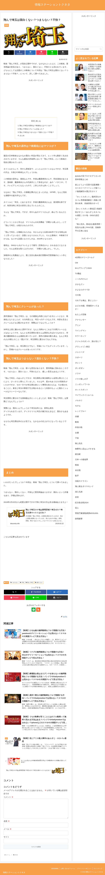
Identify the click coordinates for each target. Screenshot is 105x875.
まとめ (21, 135)
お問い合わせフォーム (68, 868)
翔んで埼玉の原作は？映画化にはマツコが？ (35, 125)
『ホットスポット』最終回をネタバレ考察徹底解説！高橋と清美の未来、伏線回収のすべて (88, 200)
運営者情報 (54, 868)
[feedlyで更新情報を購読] (33, 610)
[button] (63, 52)
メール (7, 829)
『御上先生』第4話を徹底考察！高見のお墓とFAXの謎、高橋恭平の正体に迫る (88, 227)
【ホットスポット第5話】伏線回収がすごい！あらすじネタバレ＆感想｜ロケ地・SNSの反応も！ (88, 214)
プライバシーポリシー (84, 868)
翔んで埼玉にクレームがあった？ (31, 129)
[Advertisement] (36, 99)
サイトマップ (98, 868)
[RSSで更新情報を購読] (38, 610)
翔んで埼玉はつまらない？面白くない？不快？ (36, 132)
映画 (7, 582)
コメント (8, 797)
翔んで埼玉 (30, 582)
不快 (23, 582)
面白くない (40, 582)
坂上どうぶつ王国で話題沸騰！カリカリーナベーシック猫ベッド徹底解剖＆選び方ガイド (88, 188)
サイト (6, 837)
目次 (33, 121)
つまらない (15, 582)
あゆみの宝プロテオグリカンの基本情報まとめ (88, 177)
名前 (7, 821)
